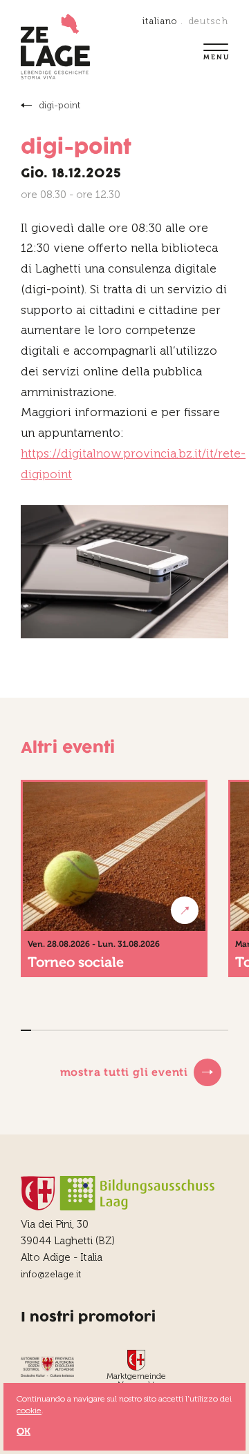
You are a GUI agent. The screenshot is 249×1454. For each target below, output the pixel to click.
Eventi (28, 104)
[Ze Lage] (55, 48)
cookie (29, 1410)
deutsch (208, 21)
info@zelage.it (51, 1274)
